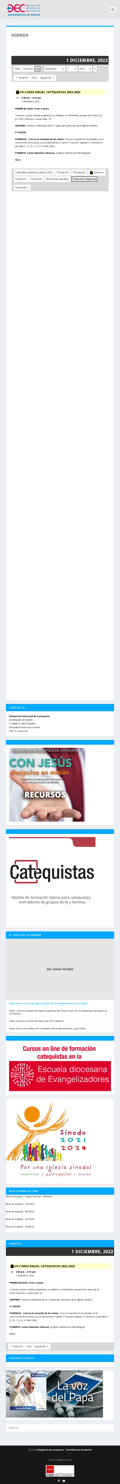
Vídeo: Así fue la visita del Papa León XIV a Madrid (36, 1021)
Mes (17, 68)
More (18, 159)
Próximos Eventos (21, 1358)
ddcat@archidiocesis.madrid (24, 727)
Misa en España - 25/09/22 (20, 1226)
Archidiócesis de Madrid (78, 1449)
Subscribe (21, 187)
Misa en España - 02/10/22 (20, 1219)
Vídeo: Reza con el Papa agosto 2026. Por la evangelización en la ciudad (48, 1003)
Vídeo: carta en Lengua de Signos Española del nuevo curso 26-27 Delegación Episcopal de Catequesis (58, 1012)
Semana (28, 68)
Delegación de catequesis (50, 1449)
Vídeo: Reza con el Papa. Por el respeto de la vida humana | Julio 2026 (47, 1028)
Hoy (34, 77)
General (98, 172)
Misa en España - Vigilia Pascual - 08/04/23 (29, 1196)
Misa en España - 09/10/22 (20, 1211)
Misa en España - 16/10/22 (20, 1203)
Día (37, 68)
